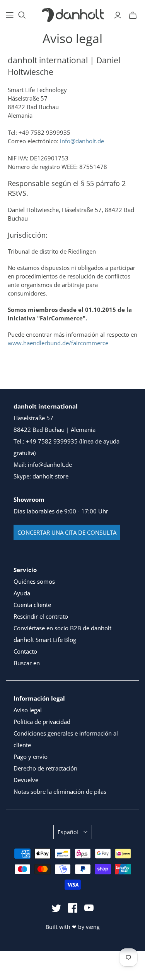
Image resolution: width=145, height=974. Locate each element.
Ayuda (22, 593)
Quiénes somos (34, 581)
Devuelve (26, 780)
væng (93, 927)
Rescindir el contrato (41, 616)
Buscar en (27, 663)
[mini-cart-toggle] (132, 15)
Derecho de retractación (45, 768)
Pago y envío (31, 756)
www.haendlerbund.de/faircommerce (58, 343)
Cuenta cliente (32, 605)
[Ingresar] (118, 15)
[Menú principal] (10, 15)
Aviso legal (28, 710)
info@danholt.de (82, 141)
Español (68, 832)
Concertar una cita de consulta (66, 532)
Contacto (25, 651)
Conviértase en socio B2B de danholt (62, 628)
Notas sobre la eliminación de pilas (60, 791)
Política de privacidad (42, 721)
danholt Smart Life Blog (45, 640)
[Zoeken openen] (22, 15)
